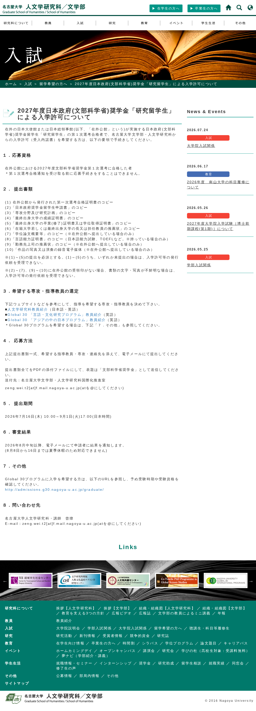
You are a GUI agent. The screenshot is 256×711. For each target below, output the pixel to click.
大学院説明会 (68, 628)
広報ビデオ (122, 613)
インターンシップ (116, 663)
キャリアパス (236, 643)
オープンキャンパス (118, 651)
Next (251, 580)
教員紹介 (64, 621)
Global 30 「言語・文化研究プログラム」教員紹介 (55, 315)
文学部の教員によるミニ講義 (184, 613)
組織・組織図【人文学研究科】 (167, 608)
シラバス (150, 643)
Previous (5, 580)
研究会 (168, 651)
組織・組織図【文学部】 (224, 608)
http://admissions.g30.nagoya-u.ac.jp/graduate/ (54, 490)
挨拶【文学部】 (118, 608)
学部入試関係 (199, 265)
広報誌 (145, 613)
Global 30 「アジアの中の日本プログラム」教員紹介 (57, 320)
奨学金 (145, 663)
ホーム (11, 84)
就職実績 (217, 663)
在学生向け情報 (70, 643)
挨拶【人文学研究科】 (76, 608)
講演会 (149, 651)
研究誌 (163, 636)
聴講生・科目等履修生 (210, 628)
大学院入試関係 (201, 146)
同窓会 (238, 663)
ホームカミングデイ (74, 651)
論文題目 (208, 643)
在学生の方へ (168, 8)
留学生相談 (192, 663)
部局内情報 (90, 676)
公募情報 (64, 676)
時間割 (129, 643)
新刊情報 (88, 636)
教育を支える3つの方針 (83, 613)
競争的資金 (140, 636)
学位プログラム (179, 643)
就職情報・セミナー (74, 663)
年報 (222, 613)
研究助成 (166, 663)
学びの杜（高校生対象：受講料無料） (216, 651)
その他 (113, 676)
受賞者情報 (113, 636)
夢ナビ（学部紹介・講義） (86, 656)
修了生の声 (66, 668)
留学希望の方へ (54, 84)
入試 (28, 84)
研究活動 (64, 636)
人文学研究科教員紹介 (28, 309)
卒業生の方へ (206, 8)
